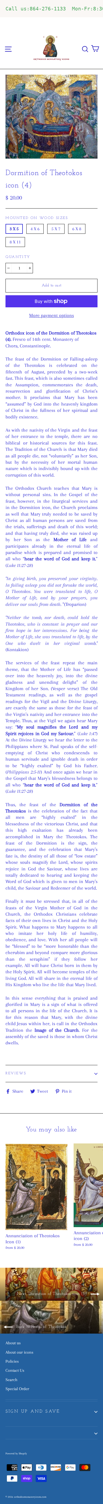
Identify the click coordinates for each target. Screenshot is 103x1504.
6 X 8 (76, 228)
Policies (12, 1361)
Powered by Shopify (16, 1453)
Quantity (17, 257)
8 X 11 (15, 241)
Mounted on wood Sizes (36, 218)
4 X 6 (35, 228)
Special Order (17, 1388)
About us (13, 1342)
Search (11, 1379)
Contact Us (14, 1370)
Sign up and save (32, 1411)
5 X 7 (55, 228)
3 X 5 (14, 228)
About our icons (19, 1352)
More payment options (51, 315)
